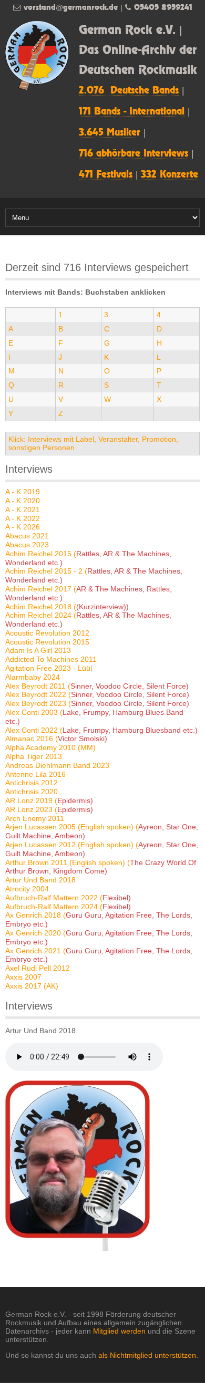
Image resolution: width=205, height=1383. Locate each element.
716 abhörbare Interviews (133, 154)
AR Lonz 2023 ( (49, 809)
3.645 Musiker (109, 133)
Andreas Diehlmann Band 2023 (57, 765)
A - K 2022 (22, 518)
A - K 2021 (22, 509)
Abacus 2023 (27, 544)
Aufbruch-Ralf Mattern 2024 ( (68, 906)
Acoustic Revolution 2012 (47, 633)
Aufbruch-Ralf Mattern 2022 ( (68, 897)
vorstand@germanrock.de (71, 8)
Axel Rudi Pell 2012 (37, 968)
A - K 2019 (22, 491)
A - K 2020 (22, 500)
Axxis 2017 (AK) (31, 986)
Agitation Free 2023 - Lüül (48, 668)
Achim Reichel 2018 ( (67, 606)
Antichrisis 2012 (31, 782)
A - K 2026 (22, 527)
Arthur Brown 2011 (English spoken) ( (100, 867)
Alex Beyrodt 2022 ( (97, 694)
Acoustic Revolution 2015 (47, 642)
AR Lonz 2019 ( (49, 800)
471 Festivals (105, 175)
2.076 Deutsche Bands (129, 91)
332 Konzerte (169, 175)
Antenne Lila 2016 (35, 774)
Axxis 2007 (23, 977)
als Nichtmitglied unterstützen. (148, 1355)
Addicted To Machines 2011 (51, 659)
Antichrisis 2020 (31, 791)
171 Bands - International (131, 112)
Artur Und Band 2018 (40, 880)
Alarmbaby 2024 (32, 677)
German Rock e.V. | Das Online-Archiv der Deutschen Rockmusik (138, 51)
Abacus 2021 (27, 536)
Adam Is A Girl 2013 (38, 650)
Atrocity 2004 (27, 889)
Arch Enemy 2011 (34, 818)
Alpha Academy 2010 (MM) (50, 747)
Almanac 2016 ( (56, 738)
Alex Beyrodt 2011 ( (97, 686)
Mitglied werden (119, 1331)
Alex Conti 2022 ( (101, 730)
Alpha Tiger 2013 (33, 756)
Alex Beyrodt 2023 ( (97, 703)
